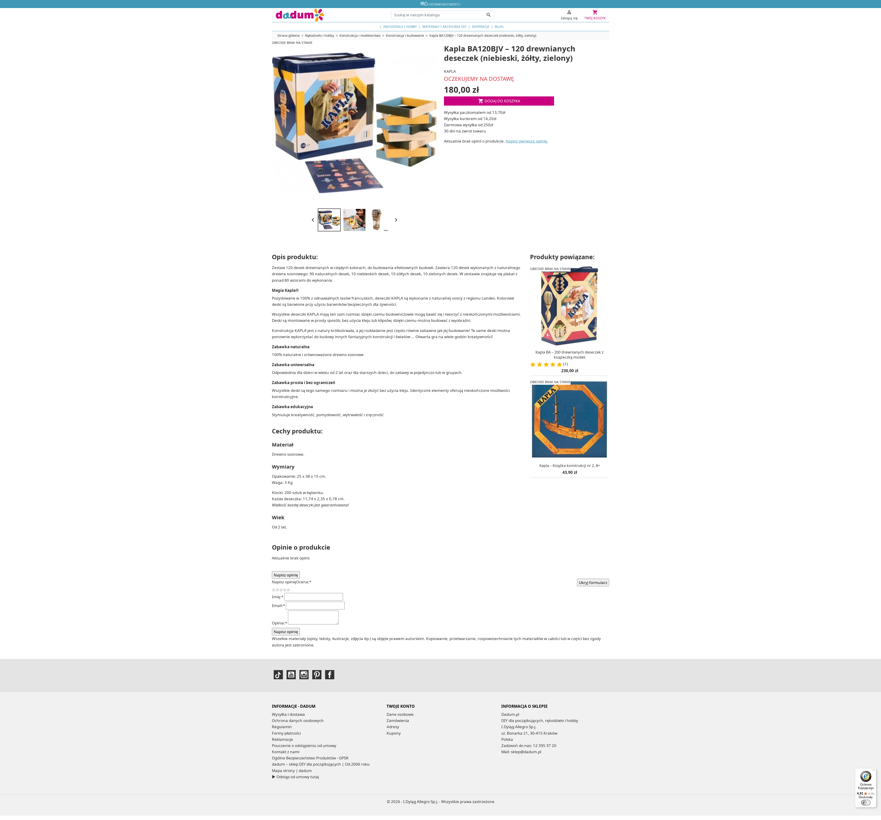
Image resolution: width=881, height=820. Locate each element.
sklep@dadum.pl (526, 751)
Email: (278, 605)
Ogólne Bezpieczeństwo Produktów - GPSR (310, 758)
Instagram (304, 674)
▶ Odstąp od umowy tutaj (295, 776)
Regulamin (282, 726)
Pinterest (316, 674)
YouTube (291, 674)
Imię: (277, 596)
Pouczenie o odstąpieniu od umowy (304, 745)
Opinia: (279, 623)
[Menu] (873, 771)
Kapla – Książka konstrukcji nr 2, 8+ (569, 465)
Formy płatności (286, 733)
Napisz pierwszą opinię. (527, 141)
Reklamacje (282, 739)
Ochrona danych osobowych (298, 720)
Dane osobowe (400, 714)
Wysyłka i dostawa (288, 714)
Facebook (329, 674)
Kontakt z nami (285, 751)
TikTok (278, 674)
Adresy (393, 726)
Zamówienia (398, 720)
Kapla (450, 71)
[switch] (865, 802)
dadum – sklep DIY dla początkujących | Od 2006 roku (321, 764)
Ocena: (303, 581)
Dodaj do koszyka (499, 101)
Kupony (394, 733)
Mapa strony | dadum (292, 770)
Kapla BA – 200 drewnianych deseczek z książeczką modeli (569, 355)
